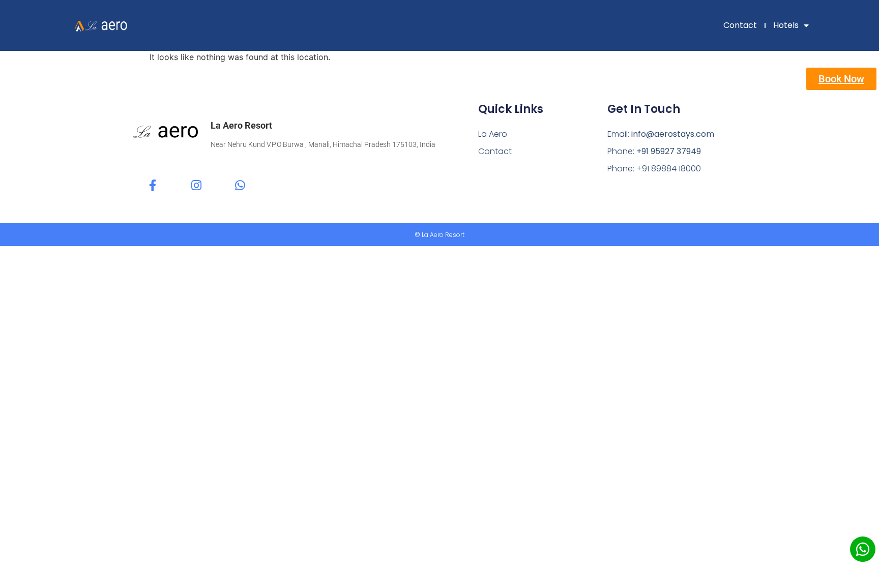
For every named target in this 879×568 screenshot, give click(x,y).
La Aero (492, 134)
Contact (740, 25)
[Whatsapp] (240, 185)
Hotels (786, 25)
